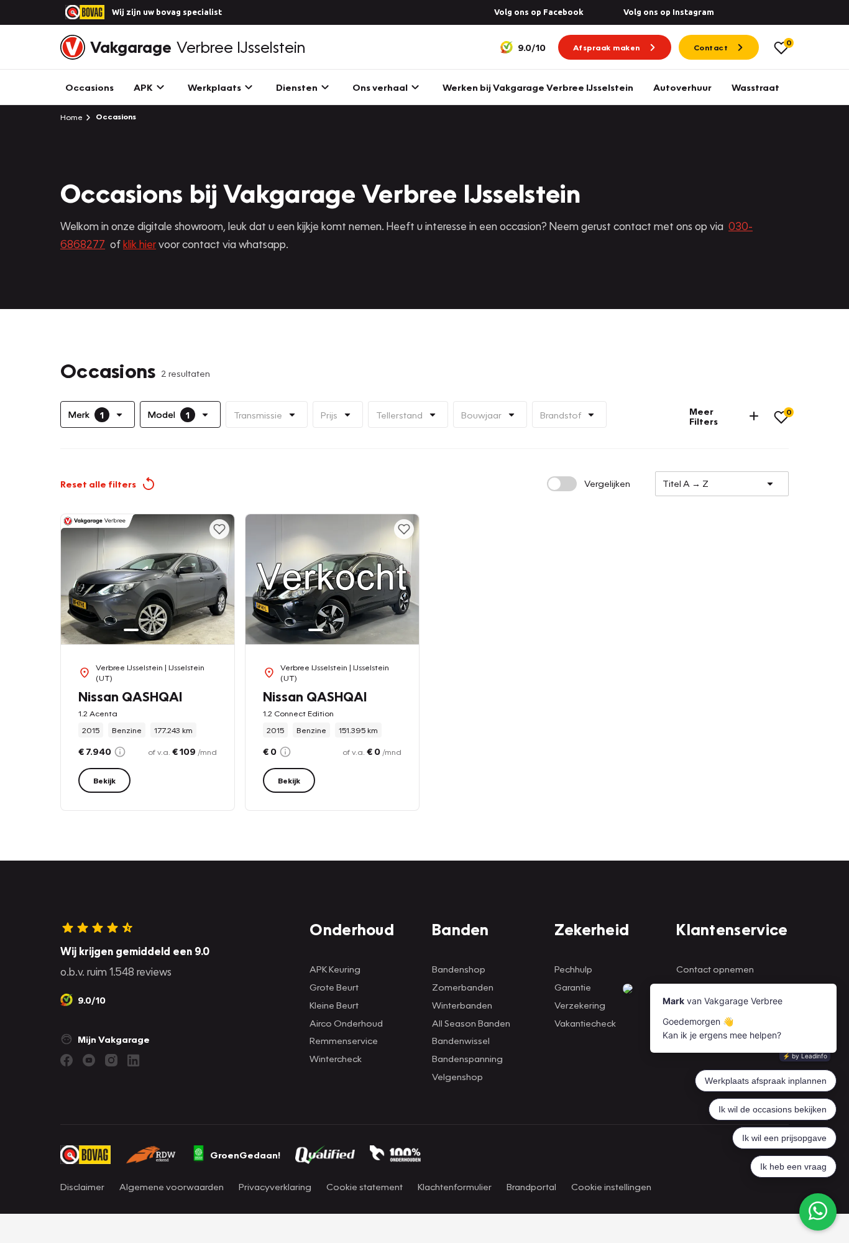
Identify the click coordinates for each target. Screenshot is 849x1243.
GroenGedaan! (245, 1154)
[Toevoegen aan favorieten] (219, 529)
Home (71, 117)
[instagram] (111, 1060)
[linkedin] (133, 1060)
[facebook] (66, 1060)
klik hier (139, 244)
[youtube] (89, 1060)
